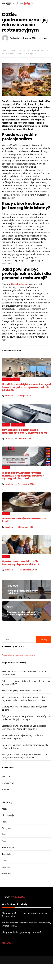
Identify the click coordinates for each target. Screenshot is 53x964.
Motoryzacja (8, 815)
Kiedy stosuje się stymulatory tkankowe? (21, 690)
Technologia (18, 425)
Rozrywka (6, 828)
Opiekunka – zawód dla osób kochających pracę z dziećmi (20, 562)
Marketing (7, 802)
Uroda (5, 860)
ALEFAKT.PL (7, 943)
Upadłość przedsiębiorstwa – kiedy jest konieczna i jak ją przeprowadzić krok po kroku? (26, 387)
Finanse (6, 379)
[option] (26, 959)
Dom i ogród (8, 783)
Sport (4, 841)
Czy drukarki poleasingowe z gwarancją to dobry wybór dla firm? (24, 431)
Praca (44, 38)
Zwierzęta (6, 873)
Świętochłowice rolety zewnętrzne (18, 655)
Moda (4, 808)
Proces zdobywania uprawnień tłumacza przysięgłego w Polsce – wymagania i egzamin (23, 475)
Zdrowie (6, 867)
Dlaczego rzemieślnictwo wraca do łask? (24, 520)
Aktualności (7, 776)
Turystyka (6, 854)
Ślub (4, 834)
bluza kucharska (19, 284)
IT (3, 795)
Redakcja (14, 38)
